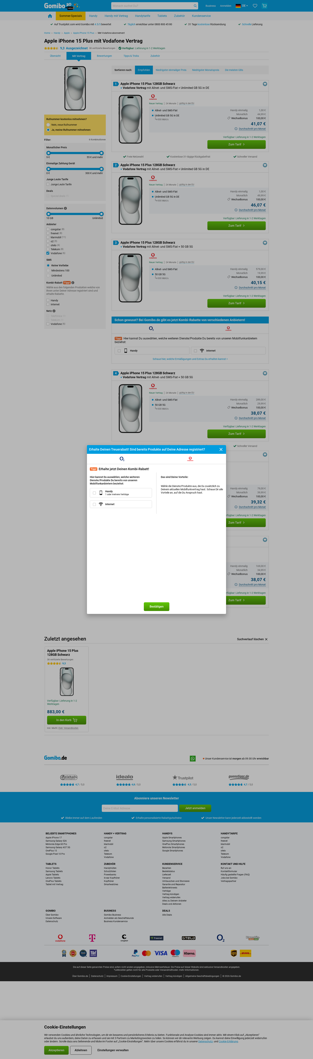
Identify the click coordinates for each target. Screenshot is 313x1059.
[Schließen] (221, 449)
